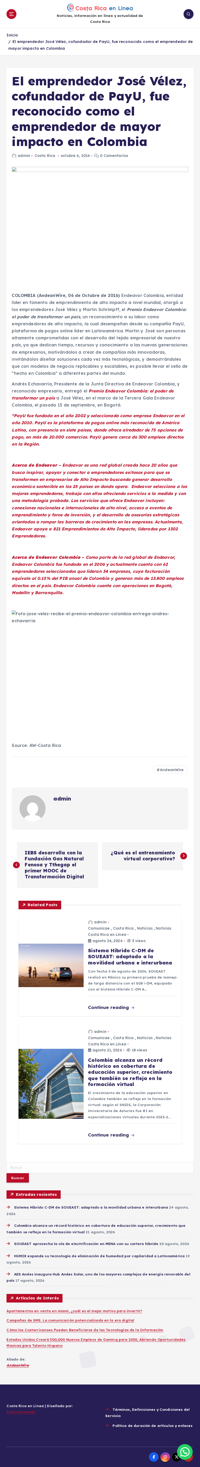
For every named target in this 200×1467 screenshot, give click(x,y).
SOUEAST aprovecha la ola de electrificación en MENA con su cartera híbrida (86, 1243)
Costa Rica (45, 155)
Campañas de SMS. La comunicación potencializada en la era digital (70, 1320)
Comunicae (99, 928)
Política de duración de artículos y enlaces (152, 1425)
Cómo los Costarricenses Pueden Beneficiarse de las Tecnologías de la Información (85, 1330)
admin (24, 155)
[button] (185, 1452)
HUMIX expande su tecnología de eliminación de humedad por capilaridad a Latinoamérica (99, 1256)
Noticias (145, 928)
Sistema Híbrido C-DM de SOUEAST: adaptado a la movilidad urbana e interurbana (91, 1207)
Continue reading (109, 1007)
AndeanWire (172, 769)
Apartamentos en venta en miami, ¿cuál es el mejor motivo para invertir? (74, 1311)
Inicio (12, 35)
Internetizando (21, 1411)
